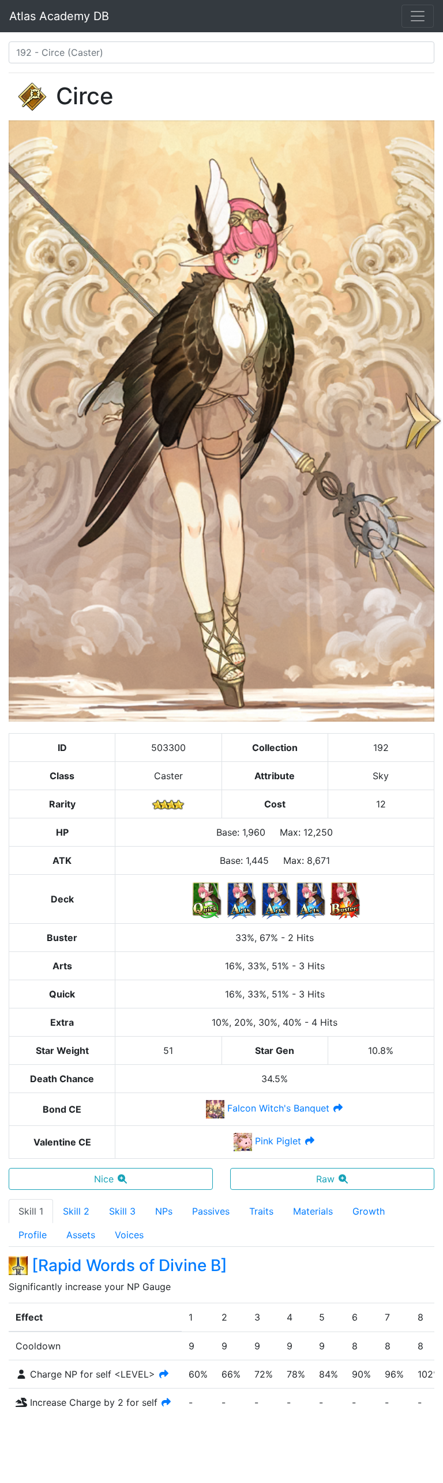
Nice (104, 1179)
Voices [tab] (129, 1235)
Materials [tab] (313, 1211)
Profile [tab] (32, 1235)
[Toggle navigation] (417, 16)
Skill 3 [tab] (122, 1211)
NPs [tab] (163, 1211)
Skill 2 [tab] (76, 1211)
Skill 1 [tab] (30, 1211)
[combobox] (221, 52)
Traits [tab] (261, 1211)
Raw (325, 1179)
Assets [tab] (80, 1235)
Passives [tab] (211, 1211)
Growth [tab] (368, 1211)
